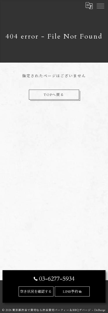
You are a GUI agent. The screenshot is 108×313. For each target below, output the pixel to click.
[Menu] (100, 5)
